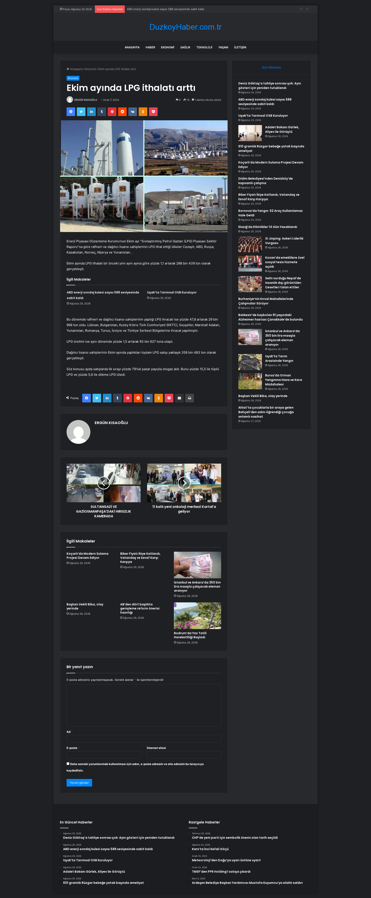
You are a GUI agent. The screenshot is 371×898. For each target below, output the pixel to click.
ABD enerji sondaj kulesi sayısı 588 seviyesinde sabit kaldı (265, 101)
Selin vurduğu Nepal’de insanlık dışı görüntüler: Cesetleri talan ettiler (283, 282)
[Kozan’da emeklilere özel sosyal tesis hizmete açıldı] (250, 263)
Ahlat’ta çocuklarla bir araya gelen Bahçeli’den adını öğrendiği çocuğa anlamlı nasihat (266, 412)
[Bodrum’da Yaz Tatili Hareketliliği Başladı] (197, 615)
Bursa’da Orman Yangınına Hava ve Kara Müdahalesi (283, 379)
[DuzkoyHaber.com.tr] (185, 27)
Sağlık (185, 47)
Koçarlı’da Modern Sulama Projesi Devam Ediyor (87, 555)
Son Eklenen (271, 67)
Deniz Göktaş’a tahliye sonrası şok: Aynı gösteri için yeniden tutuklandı (269, 85)
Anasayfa (132, 47)
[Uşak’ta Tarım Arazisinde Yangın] (250, 362)
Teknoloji (204, 47)
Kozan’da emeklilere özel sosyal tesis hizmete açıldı (284, 262)
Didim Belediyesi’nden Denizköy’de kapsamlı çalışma (265, 180)
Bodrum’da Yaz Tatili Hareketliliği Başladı (190, 635)
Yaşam (223, 47)
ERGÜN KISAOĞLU (85, 99)
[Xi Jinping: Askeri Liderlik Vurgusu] (250, 244)
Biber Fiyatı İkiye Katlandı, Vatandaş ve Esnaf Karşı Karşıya (140, 557)
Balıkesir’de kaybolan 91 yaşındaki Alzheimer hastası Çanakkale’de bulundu (270, 317)
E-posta (73, 748)
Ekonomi (167, 47)
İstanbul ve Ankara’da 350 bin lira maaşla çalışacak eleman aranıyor (197, 586)
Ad (70, 731)
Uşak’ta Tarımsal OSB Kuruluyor (147, 9)
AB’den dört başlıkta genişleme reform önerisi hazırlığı (140, 608)
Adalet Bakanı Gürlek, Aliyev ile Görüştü (282, 129)
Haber (150, 47)
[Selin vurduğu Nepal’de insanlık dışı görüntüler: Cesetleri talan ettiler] (250, 284)
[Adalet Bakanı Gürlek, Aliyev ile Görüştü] (250, 133)
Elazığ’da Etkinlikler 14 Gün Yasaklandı (267, 227)
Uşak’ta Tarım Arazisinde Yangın (279, 358)
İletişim (240, 47)
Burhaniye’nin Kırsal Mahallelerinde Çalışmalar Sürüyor (265, 301)
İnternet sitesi (156, 748)
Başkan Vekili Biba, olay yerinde (85, 606)
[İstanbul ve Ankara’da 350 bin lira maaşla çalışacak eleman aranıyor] (197, 565)
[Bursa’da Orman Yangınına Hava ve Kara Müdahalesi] (250, 381)
